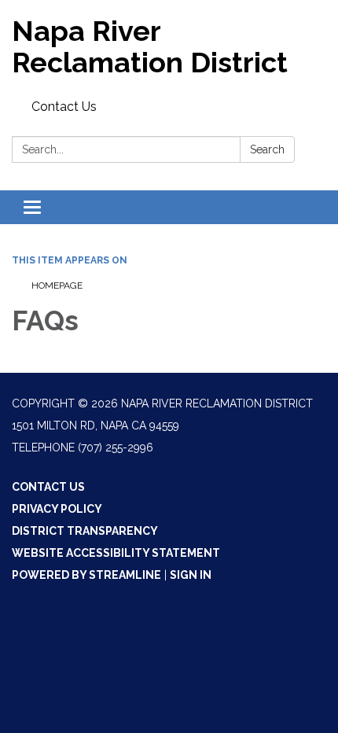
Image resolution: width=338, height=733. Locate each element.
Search (267, 149)
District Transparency (85, 531)
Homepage (57, 285)
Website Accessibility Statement (116, 553)
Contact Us (64, 106)
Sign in (190, 575)
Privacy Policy (57, 509)
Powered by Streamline (86, 575)
